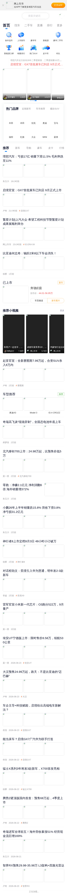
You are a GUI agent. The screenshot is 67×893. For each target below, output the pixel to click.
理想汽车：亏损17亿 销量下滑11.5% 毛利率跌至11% (36, 60)
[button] (30, 100)
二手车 (28, 25)
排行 (50, 25)
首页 (6, 25)
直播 (40, 25)
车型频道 (39, 300)
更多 (59, 25)
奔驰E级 (36, 288)
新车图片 (56, 300)
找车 (17, 25)
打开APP (58, 5)
